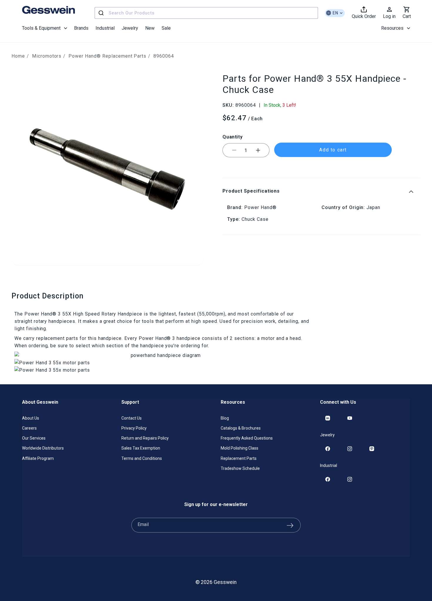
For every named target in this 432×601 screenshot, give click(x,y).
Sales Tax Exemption (140, 448)
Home (18, 56)
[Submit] (102, 13)
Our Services (34, 438)
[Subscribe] (290, 525)
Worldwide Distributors (43, 448)
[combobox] (206, 13)
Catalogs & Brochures (241, 428)
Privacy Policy (134, 428)
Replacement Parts (239, 458)
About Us (30, 418)
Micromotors (47, 56)
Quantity (232, 136)
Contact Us (131, 418)
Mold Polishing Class (239, 448)
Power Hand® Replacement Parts (107, 56)
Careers (29, 428)
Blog (225, 418)
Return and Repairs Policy (145, 438)
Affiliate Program (38, 458)
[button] (44, 28)
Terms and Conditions (141, 458)
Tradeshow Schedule (240, 468)
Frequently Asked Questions (247, 438)
